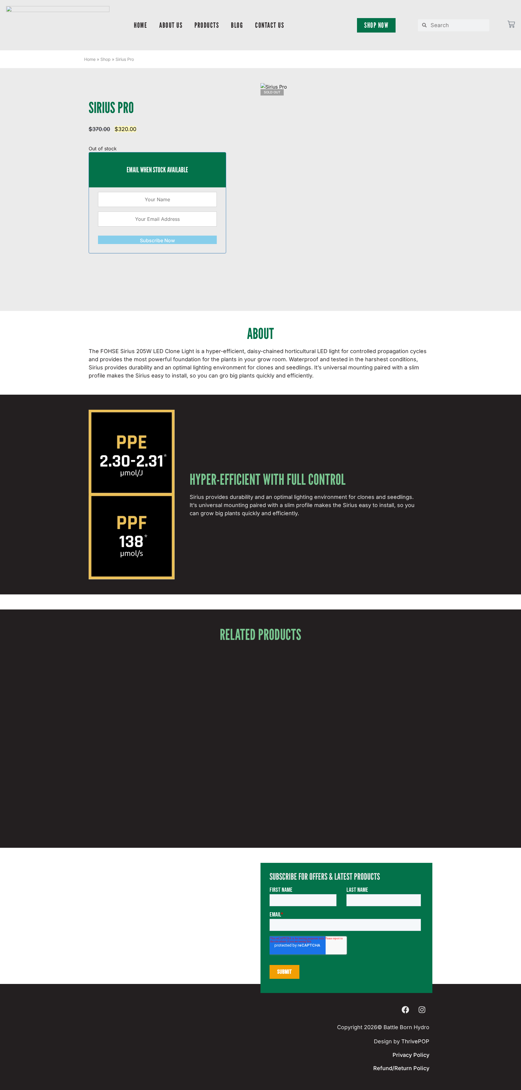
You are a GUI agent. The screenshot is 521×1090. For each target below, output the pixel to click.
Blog (237, 25)
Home (140, 25)
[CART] (511, 24)
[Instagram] (421, 1009)
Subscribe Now (157, 240)
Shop (105, 59)
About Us (170, 25)
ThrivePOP (415, 1041)
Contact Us (269, 25)
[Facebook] (405, 1009)
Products (206, 25)
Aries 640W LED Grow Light (260, 780)
